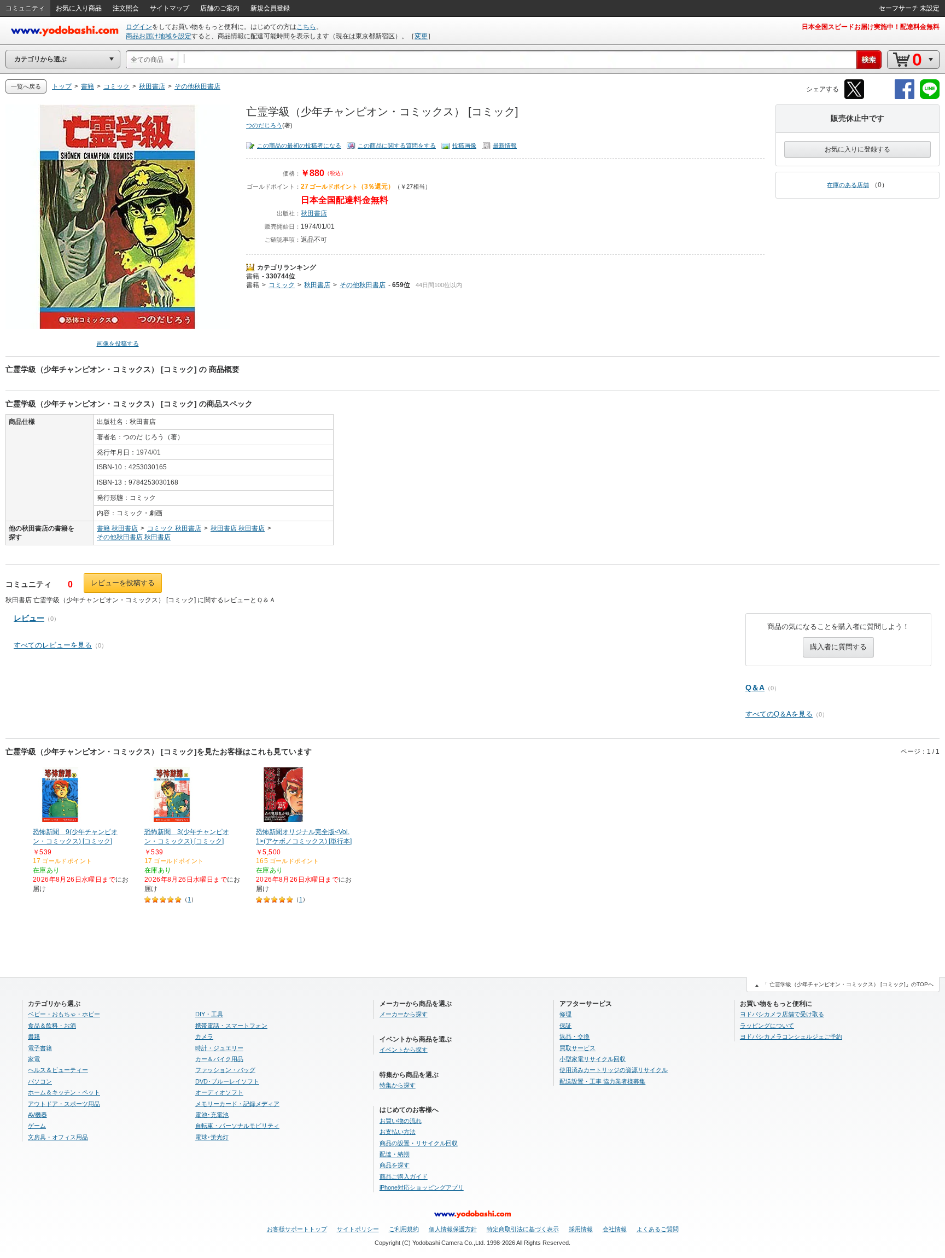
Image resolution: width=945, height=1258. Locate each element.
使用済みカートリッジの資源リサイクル (613, 1070)
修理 (565, 1014)
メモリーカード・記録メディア (237, 1103)
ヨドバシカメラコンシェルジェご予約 (791, 1036)
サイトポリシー (358, 1229)
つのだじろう (264, 125)
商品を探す (395, 1165)
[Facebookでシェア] (904, 97)
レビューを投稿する (123, 583)
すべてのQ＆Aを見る (779, 714)
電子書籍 (40, 1048)
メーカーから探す (404, 1014)
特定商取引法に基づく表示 (523, 1229)
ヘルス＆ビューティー (58, 1070)
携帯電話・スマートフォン (231, 1025)
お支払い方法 (398, 1131)
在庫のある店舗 (848, 185)
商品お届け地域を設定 (158, 36)
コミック (282, 285)
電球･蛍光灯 (212, 1137)
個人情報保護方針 (453, 1229)
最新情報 (505, 145)
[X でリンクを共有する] (854, 97)
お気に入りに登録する (857, 149)
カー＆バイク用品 (219, 1059)
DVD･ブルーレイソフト (227, 1081)
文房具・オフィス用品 (58, 1137)
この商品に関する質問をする (397, 145)
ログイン (139, 27)
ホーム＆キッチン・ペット (64, 1092)
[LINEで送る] (930, 97)
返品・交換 (574, 1036)
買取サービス (577, 1048)
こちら (306, 27)
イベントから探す (404, 1049)
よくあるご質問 (658, 1229)
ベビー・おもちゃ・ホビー (64, 1014)
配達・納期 (395, 1154)
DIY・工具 (209, 1014)
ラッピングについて (767, 1025)
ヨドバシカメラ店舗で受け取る (782, 1014)
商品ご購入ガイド (404, 1176)
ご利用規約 (404, 1229)
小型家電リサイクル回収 (592, 1059)
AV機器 (37, 1114)
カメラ (204, 1036)
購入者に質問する (838, 647)
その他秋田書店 (363, 285)
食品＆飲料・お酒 (52, 1025)
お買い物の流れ (401, 1120)
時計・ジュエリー (219, 1048)
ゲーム (37, 1125)
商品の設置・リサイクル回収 (419, 1143)
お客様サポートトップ (297, 1229)
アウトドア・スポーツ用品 (64, 1103)
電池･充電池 (212, 1114)
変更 (421, 36)
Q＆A (755, 687)
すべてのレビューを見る (53, 645)
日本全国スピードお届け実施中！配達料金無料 (871, 27)
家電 (34, 1059)
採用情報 (581, 1229)
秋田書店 (314, 213)
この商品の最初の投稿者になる (299, 145)
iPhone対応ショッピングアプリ (422, 1187)
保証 (565, 1025)
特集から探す (398, 1085)
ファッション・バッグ (225, 1070)
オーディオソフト (219, 1092)
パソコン (40, 1081)
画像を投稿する (118, 343)
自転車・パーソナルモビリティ (237, 1125)
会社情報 (615, 1229)
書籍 (252, 276)
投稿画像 (464, 145)
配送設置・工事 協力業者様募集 (602, 1081)
